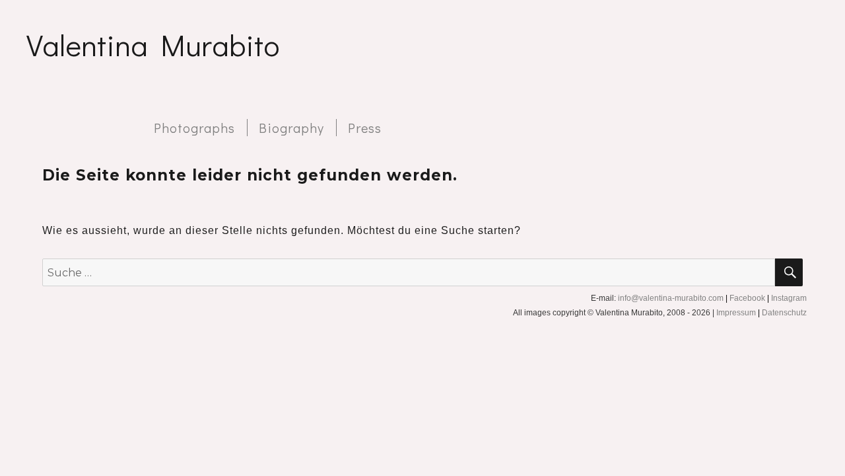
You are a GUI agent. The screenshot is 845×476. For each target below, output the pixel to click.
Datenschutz (784, 312)
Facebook (747, 298)
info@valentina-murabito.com (671, 298)
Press (365, 127)
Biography (291, 127)
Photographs (194, 127)
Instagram (789, 298)
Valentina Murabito (152, 44)
